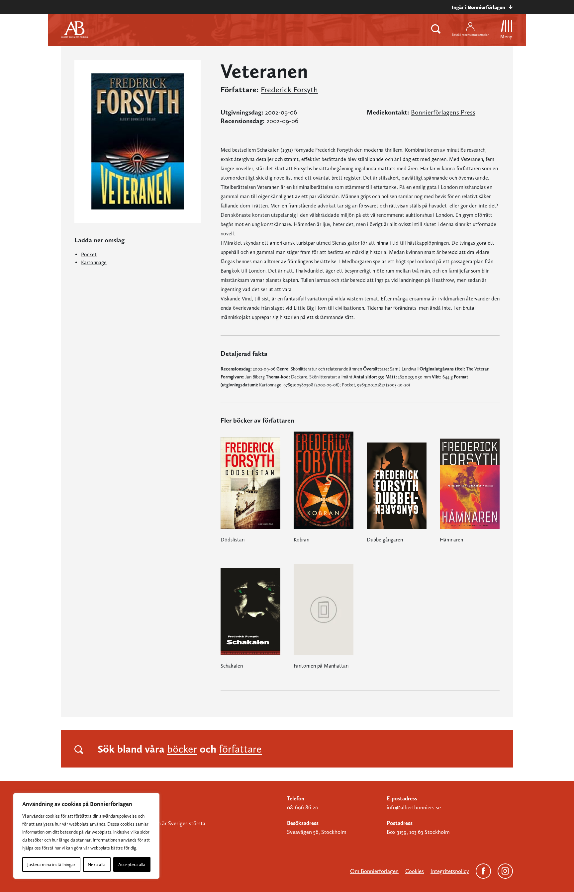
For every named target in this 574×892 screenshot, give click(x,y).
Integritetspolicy (449, 871)
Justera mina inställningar (51, 864)
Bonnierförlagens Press (443, 112)
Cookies (414, 871)
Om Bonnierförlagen (374, 871)
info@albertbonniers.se (414, 807)
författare (240, 749)
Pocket (89, 254)
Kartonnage (94, 262)
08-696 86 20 (302, 807)
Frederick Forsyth (289, 89)
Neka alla (97, 864)
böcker (182, 749)
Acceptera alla (131, 864)
